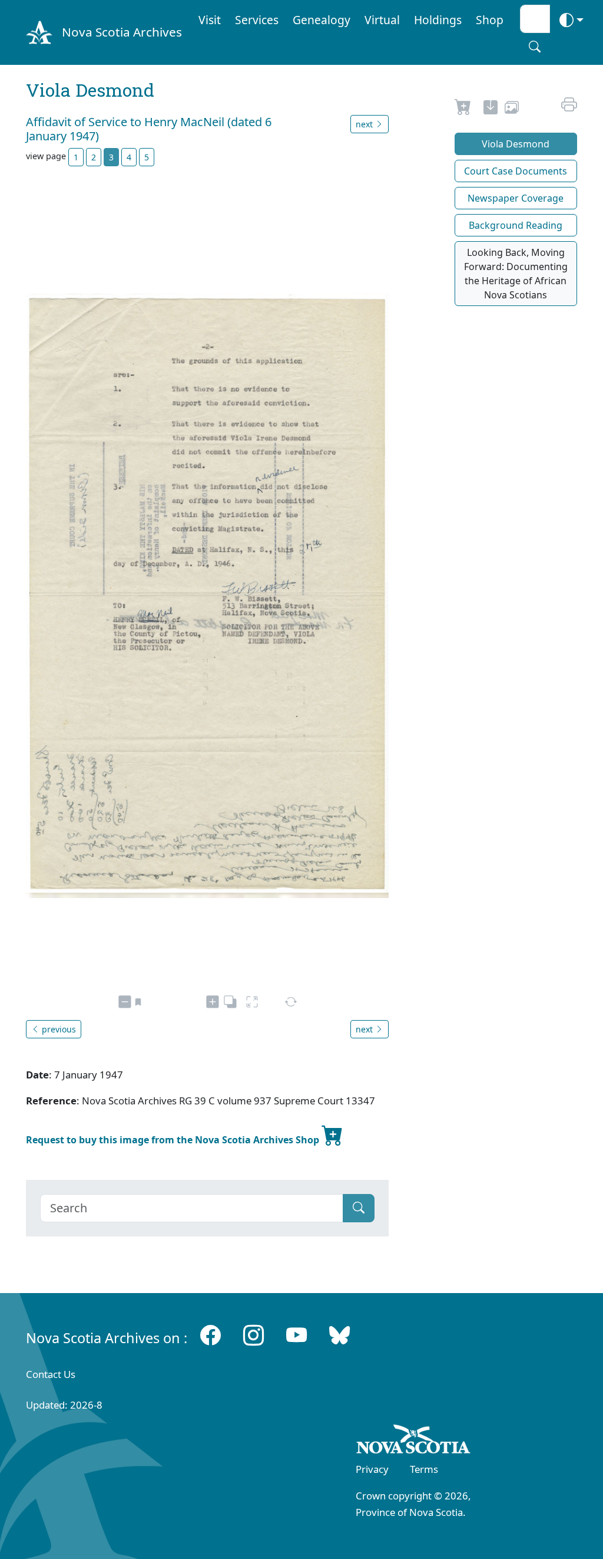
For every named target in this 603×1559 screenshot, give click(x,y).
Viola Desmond (515, 143)
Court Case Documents (515, 171)
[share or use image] (512, 109)
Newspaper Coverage (516, 198)
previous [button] (57, 1029)
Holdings (438, 20)
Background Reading (515, 225)
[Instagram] (253, 1335)
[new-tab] (490, 109)
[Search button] (534, 46)
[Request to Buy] (463, 109)
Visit (209, 20)
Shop (489, 20)
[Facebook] (210, 1335)
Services (257, 20)
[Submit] (359, 1208)
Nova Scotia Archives (122, 32)
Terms (424, 1469)
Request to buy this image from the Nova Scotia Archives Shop (174, 1139)
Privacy (372, 1469)
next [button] (365, 124)
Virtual (382, 20)
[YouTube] (296, 1335)
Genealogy (321, 20)
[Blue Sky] (339, 1335)
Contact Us (50, 1374)
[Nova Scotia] (414, 1441)
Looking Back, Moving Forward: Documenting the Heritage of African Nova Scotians (516, 273)
